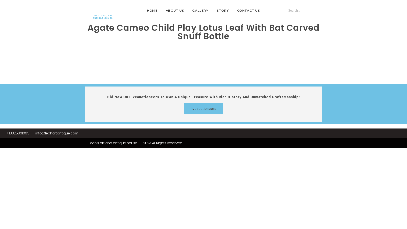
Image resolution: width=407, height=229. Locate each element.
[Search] (318, 10)
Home (152, 10)
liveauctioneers (203, 109)
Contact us (248, 10)
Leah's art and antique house (103, 16)
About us (175, 10)
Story (223, 10)
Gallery (200, 10)
